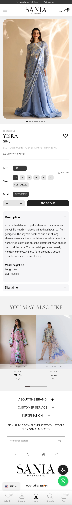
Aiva (54, 378)
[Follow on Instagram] (56, 458)
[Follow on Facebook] (43, 458)
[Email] (15, 458)
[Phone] (29, 458)
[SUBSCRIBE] (58, 444)
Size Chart (65, 176)
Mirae (18, 378)
